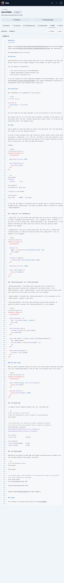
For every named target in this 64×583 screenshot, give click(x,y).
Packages (5, 9)
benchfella (6, 12)
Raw (60, 31)
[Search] (56, 3)
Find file (52, 31)
